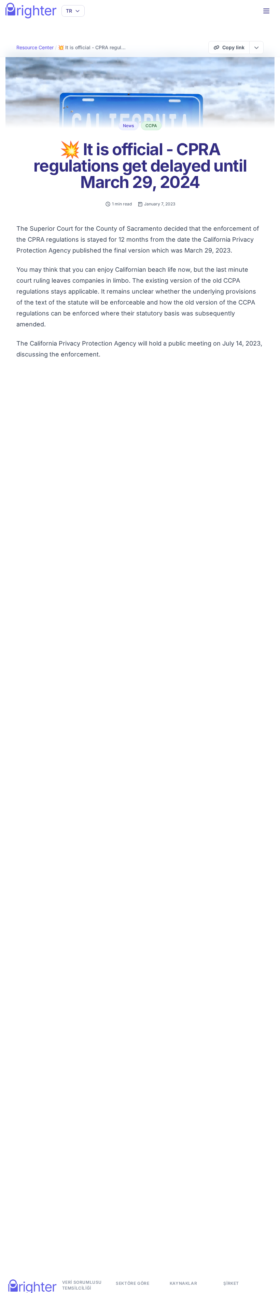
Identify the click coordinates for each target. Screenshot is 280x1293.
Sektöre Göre (132, 1283)
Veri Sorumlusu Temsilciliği (82, 1285)
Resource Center (35, 47)
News (128, 125)
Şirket (231, 1283)
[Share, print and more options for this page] (256, 47)
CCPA (151, 125)
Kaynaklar (183, 1283)
